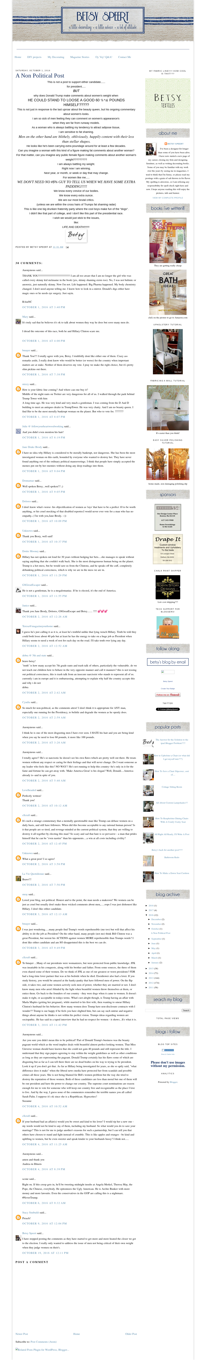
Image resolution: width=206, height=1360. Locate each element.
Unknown (27, 530)
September (156, 938)
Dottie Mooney (30, 551)
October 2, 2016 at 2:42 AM (44, 692)
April (154, 952)
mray (25, 894)
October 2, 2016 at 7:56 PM (43, 884)
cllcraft (26, 815)
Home (18, 57)
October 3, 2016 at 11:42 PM (44, 1025)
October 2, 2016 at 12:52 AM (44, 646)
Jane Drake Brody (32, 447)
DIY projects (34, 57)
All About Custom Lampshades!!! (172, 802)
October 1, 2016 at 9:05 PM (43, 491)
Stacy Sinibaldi (30, 1212)
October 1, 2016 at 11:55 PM (44, 596)
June (153, 943)
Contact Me (124, 57)
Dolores (26, 501)
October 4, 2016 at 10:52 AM (44, 1106)
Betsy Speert (29, 1233)
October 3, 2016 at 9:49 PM (43, 947)
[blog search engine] (168, 1050)
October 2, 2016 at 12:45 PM (44, 843)
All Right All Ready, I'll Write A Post (172, 834)
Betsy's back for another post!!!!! (167, 849)
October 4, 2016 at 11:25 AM (44, 1144)
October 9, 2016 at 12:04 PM (44, 1223)
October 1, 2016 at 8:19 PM (43, 437)
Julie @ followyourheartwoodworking (42, 426)
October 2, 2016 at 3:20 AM (44, 742)
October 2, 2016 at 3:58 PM (43, 864)
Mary (25, 316)
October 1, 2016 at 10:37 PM (44, 541)
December (156, 919)
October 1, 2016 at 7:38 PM (43, 374)
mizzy (25, 384)
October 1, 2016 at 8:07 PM (43, 416)
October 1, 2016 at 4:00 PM (43, 340)
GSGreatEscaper (31, 584)
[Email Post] (66, 247)
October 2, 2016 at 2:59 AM (44, 717)
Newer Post (22, 1334)
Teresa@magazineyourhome (37, 626)
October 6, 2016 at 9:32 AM (44, 1203)
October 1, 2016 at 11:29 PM (44, 575)
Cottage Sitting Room (172, 786)
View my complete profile (168, 198)
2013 (151, 977)
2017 (151, 910)
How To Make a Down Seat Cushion (172, 873)
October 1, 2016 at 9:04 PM (43, 471)
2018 (151, 905)
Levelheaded (29, 790)
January (155, 962)
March (154, 957)
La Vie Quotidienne (33, 873)
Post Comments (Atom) (44, 1341)
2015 (151, 968)
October (155, 928)
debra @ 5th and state (34, 655)
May (153, 948)
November (156, 923)
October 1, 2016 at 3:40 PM (43, 307)
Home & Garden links (168, 1054)
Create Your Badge (168, 689)
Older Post (131, 1334)
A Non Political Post (40, 75)
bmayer (26, 350)
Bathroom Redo (171, 857)
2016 (151, 914)
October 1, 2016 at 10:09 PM (44, 521)
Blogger (173, 1081)
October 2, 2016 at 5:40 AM (44, 780)
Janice (25, 605)
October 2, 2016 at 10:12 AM (44, 805)
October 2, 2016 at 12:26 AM (44, 616)
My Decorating (56, 57)
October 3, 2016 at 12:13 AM (44, 914)
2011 (151, 987)
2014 (151, 973)
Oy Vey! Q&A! (103, 57)
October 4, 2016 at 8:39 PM (43, 1169)
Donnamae (28, 480)
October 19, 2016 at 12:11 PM (45, 1253)
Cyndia (26, 702)
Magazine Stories (79, 57)
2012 (151, 982)
